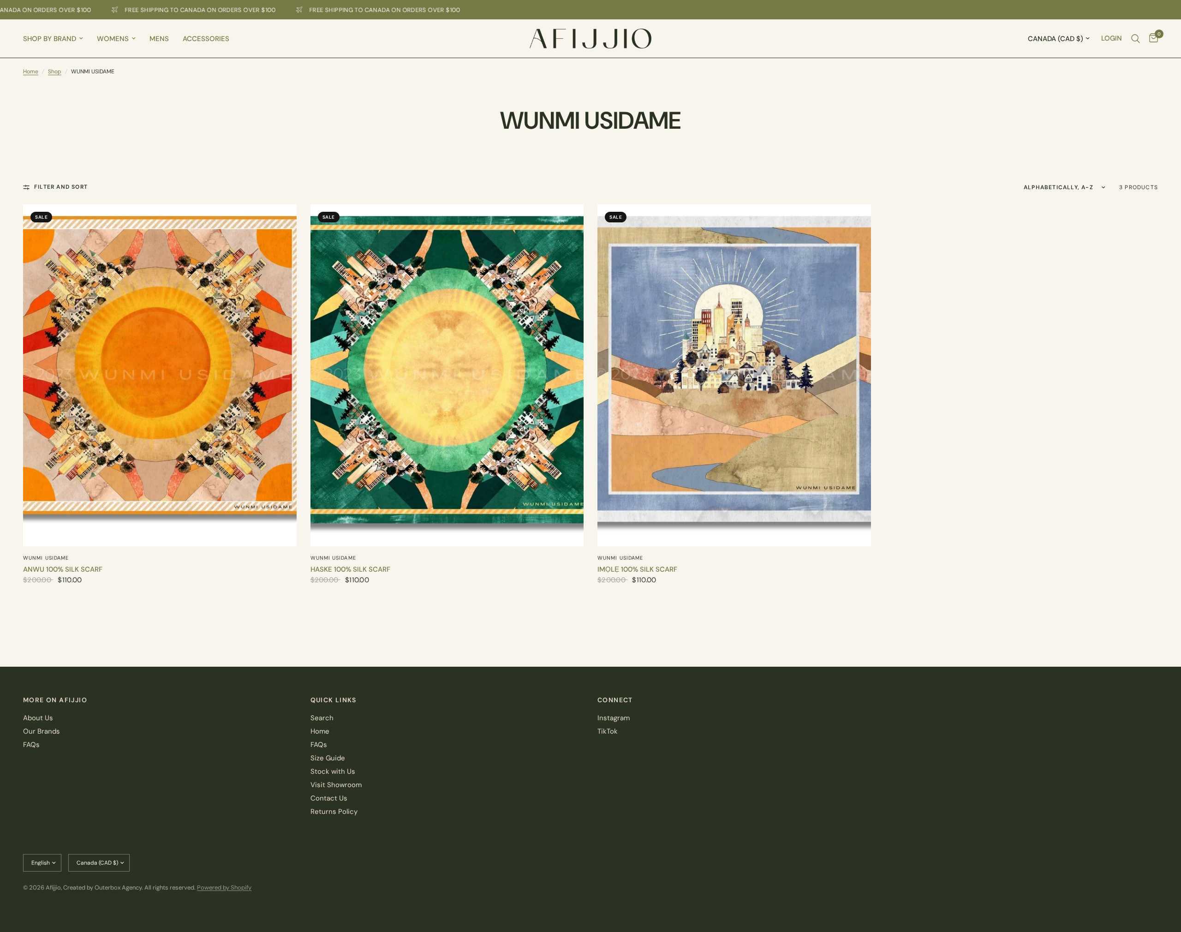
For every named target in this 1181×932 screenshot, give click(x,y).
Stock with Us (332, 771)
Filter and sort (61, 187)
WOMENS (113, 38)
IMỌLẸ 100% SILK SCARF (637, 569)
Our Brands (41, 731)
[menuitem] (56, 39)
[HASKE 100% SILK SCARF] (447, 375)
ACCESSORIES (206, 38)
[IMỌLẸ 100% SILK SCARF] (734, 375)
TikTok (607, 731)
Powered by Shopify (224, 887)
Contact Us (328, 798)
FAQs (31, 744)
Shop (54, 71)
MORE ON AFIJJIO (55, 700)
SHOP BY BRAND (49, 38)
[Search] (1136, 38)
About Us (38, 718)
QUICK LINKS (333, 700)
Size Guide (327, 758)
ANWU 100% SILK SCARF (62, 569)
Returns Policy (334, 811)
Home (30, 71)
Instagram (613, 718)
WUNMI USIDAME (46, 558)
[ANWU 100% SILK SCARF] (160, 375)
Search (322, 718)
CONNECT (615, 700)
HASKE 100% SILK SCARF (350, 569)
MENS (159, 38)
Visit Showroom (336, 784)
